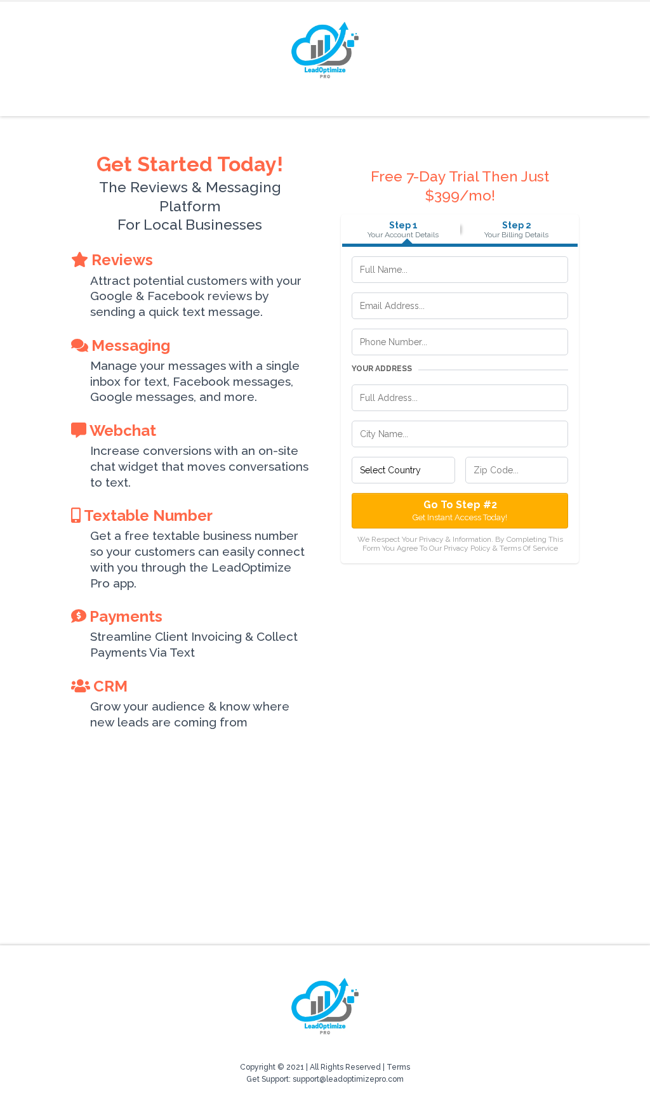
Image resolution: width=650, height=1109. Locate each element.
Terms (398, 1067)
